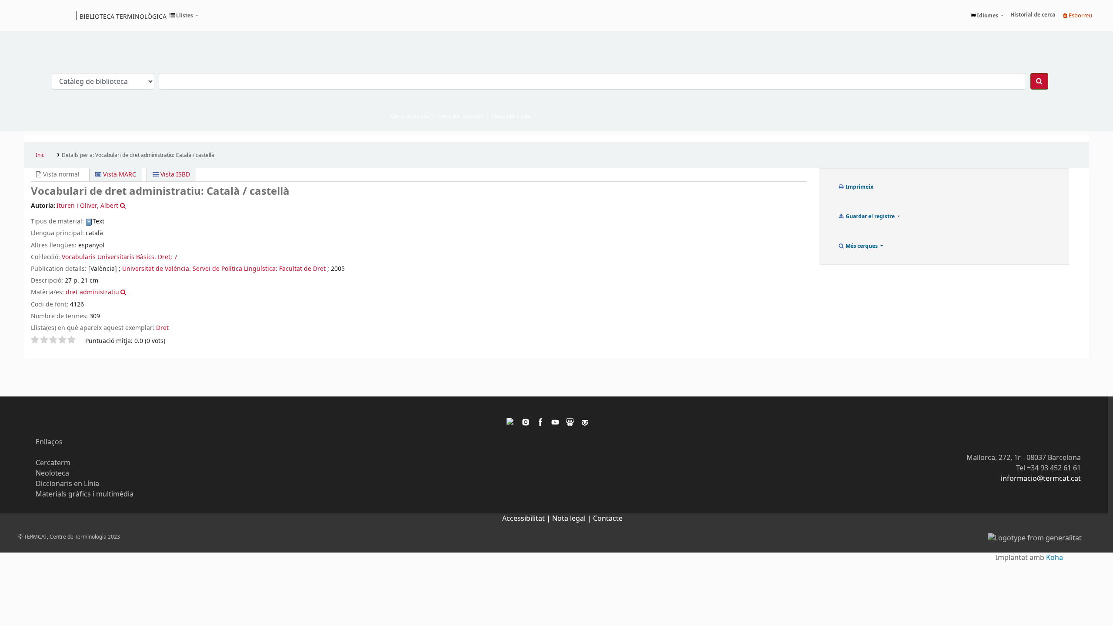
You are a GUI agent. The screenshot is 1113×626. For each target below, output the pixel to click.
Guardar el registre (870, 216)
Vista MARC (118, 174)
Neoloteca (52, 473)
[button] (184, 15)
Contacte (608, 518)
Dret (162, 328)
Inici (41, 155)
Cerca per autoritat (460, 116)
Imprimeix (858, 187)
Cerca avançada (410, 116)
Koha (1054, 558)
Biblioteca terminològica (123, 16)
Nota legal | (572, 518)
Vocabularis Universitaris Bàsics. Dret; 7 (119, 257)
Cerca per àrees (510, 116)
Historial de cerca (1032, 15)
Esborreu (1079, 15)
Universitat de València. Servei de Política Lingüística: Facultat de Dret (224, 268)
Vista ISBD (174, 174)
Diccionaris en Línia (67, 484)
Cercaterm (53, 463)
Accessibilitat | (527, 518)
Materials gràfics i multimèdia (84, 494)
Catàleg (33, 15)
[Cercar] (1039, 81)
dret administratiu (92, 292)
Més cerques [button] (861, 246)
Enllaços (49, 442)
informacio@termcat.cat (1041, 478)
